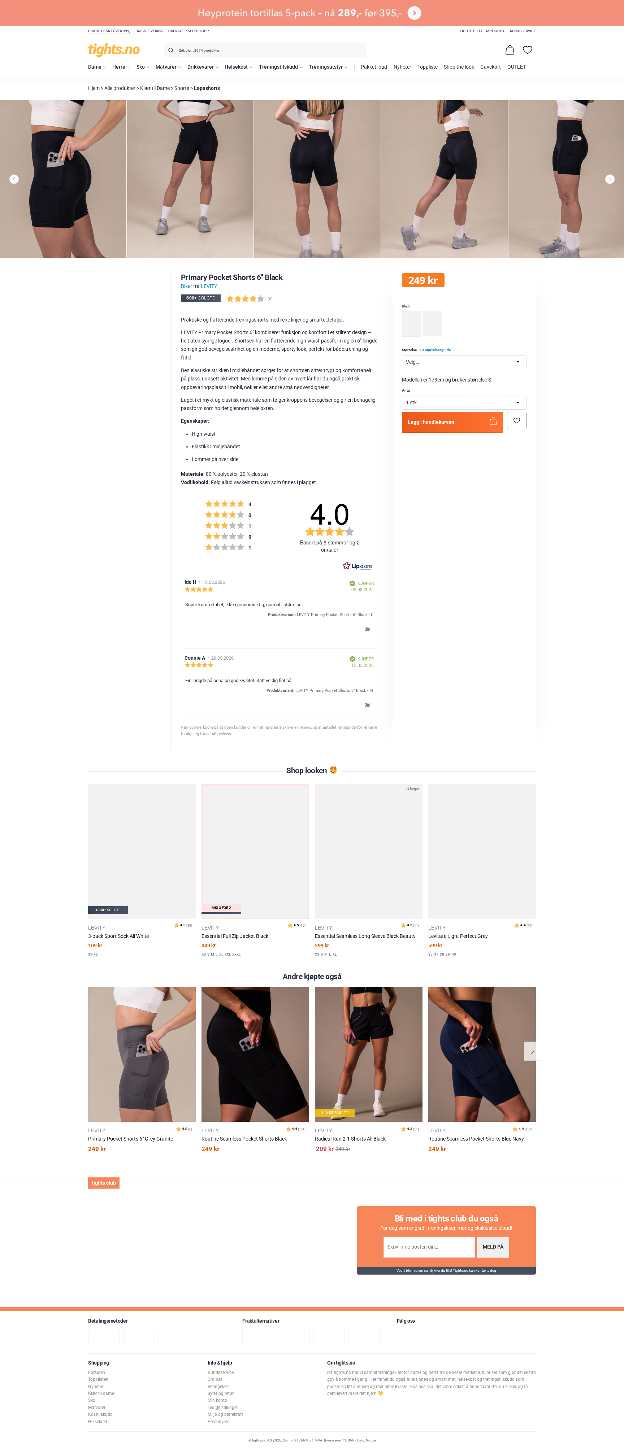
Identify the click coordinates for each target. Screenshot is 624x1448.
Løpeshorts (207, 88)
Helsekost (236, 67)
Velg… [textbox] (412, 362)
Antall (407, 390)
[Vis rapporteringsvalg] (367, 631)
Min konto (496, 31)
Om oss (215, 1379)
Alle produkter (119, 88)
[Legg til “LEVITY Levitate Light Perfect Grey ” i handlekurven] (418, 807)
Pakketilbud (374, 67)
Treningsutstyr (326, 67)
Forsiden (96, 1372)
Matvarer (166, 67)
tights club (471, 31)
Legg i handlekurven (431, 422)
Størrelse (426, 350)
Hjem (94, 88)
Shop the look (459, 67)
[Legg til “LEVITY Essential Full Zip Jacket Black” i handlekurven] (191, 807)
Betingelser (218, 1386)
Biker (186, 286)
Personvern (219, 1421)
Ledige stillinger (223, 1407)
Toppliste (427, 67)
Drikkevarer (200, 67)
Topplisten (98, 1379)
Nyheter (402, 67)
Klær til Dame (155, 88)
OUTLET (516, 67)
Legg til (192, 1010)
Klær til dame (101, 1393)
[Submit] (170, 51)
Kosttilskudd (100, 1414)
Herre (118, 67)
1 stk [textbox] (411, 403)
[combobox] (265, 50)
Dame (94, 67)
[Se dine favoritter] (527, 50)
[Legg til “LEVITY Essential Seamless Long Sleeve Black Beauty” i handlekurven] (305, 807)
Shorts (181, 88)
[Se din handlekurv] (510, 50)
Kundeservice (523, 31)
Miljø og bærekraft (225, 1414)
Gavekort (490, 67)
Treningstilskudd (278, 67)
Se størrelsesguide (435, 350)
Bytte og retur (221, 1393)
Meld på (493, 1247)
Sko (140, 67)
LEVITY (209, 286)
